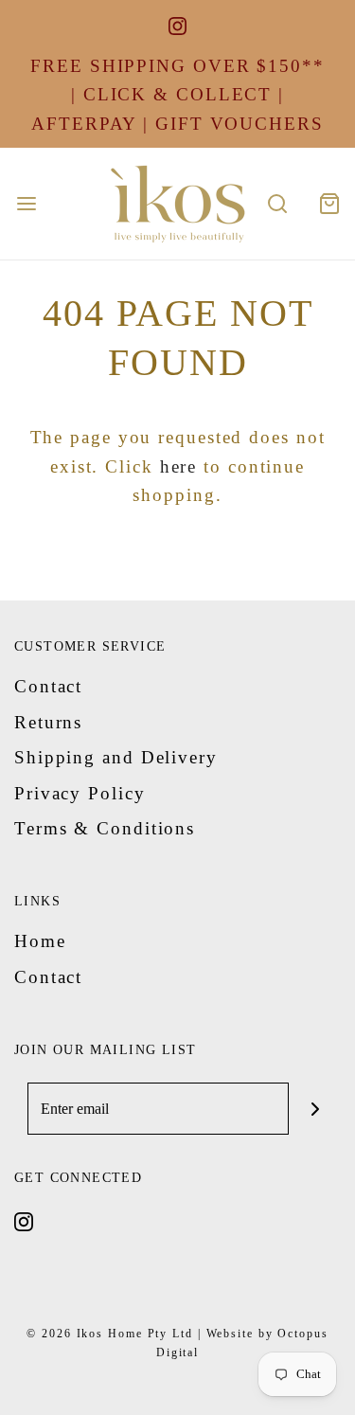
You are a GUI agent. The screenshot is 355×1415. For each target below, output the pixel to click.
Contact (48, 686)
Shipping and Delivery (116, 757)
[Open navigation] (26, 204)
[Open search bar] (277, 204)
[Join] (315, 1109)
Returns (48, 722)
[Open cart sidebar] (329, 204)
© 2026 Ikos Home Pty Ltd (110, 1333)
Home (40, 941)
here (179, 466)
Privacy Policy (80, 793)
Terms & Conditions (104, 828)
